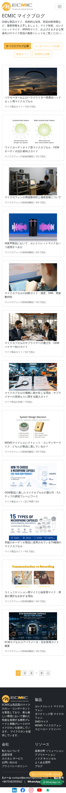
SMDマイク (41, 721)
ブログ (39, 766)
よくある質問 (42, 762)
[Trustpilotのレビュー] (47, 790)
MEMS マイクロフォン (48, 725)
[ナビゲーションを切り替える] (59, 6)
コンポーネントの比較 (47, 46)
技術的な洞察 (42, 54)
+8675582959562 (12, 781)
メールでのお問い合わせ (48, 774)
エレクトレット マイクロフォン (49, 708)
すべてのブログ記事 (17, 46)
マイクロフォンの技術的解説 (19, 156)
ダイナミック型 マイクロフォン (49, 715)
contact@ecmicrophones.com (30, 777)
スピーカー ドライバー (48, 729)
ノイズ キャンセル (45, 758)
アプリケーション (45, 754)
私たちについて (11, 751)
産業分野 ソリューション (49, 751)
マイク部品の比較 (14, 401)
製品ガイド (22, 54)
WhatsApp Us (53, 782)
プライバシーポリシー (15, 766)
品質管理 (7, 754)
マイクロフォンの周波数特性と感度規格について (33, 197)
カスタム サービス (12, 758)
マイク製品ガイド (14, 106)
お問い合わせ (9, 762)
